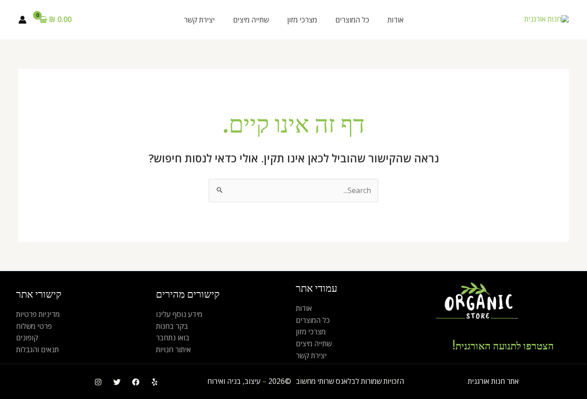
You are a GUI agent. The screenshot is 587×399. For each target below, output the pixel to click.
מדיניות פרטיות (38, 314)
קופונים (27, 337)
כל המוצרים (352, 20)
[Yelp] (154, 382)
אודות (396, 20)
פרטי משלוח (34, 326)
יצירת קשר (199, 20)
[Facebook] (135, 382)
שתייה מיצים (251, 20)
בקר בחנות (172, 326)
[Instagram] (98, 382)
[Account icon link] (22, 20)
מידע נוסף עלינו (179, 314)
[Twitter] (117, 382)
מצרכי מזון (302, 20)
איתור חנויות (173, 349)
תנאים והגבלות (37, 349)
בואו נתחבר (172, 337)
